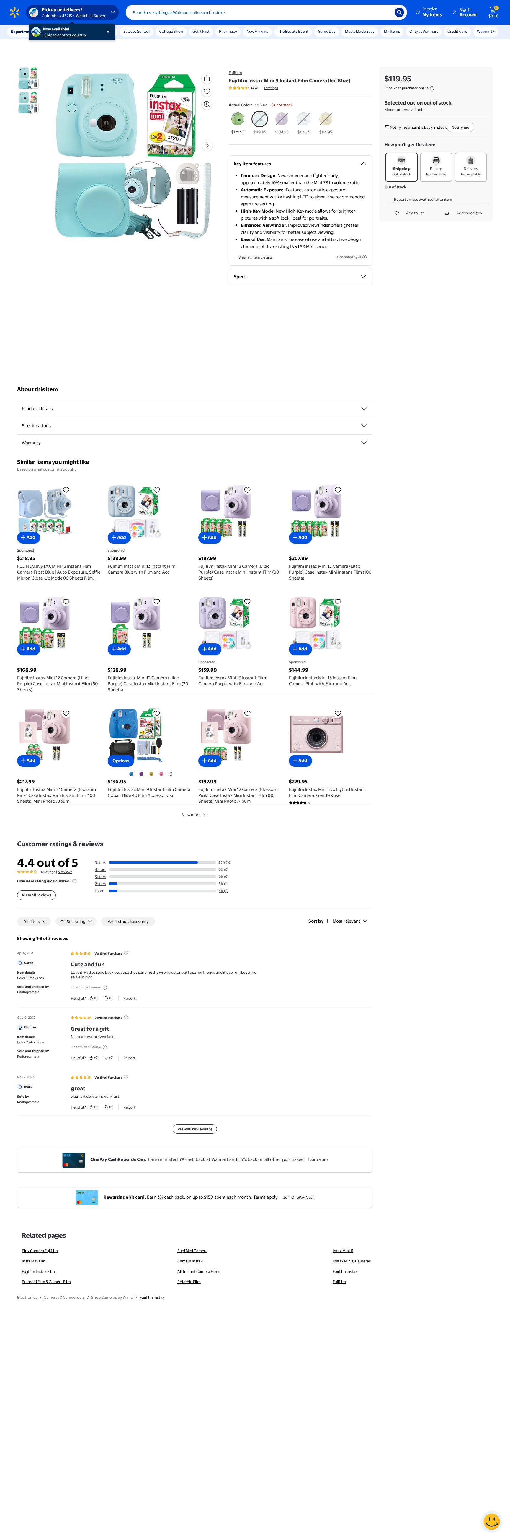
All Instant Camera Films (198, 1271)
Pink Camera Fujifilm (40, 1250)
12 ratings (271, 88)
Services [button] (59, 31)
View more (191, 814)
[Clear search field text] (386, 12)
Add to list (415, 213)
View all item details (255, 257)
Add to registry (469, 213)
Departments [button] (23, 31)
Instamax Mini (34, 1261)
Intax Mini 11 (343, 1250)
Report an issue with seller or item (423, 199)
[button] (429, 12)
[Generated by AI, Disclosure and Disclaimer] (364, 257)
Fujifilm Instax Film (38, 1271)
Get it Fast (201, 31)
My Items (392, 31)
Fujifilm (235, 72)
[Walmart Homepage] (14, 12)
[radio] (238, 123)
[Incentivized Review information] (104, 987)
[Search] (399, 12)
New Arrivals (257, 31)
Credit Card (457, 31)
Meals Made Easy (360, 31)
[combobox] (266, 12)
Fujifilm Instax (345, 1271)
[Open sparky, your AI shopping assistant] (492, 1522)
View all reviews (36, 895)
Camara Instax (190, 1261)
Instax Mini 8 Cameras (352, 1261)
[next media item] (207, 145)
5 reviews (65, 872)
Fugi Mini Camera (192, 1250)
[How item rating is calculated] (74, 881)
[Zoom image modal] (207, 104)
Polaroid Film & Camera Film (46, 1281)
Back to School (136, 31)
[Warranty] (363, 443)
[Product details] (363, 408)
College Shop (171, 31)
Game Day (327, 31)
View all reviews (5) (194, 1129)
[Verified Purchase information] (126, 952)
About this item (37, 389)
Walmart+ (486, 31)
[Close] (109, 32)
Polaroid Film (189, 1281)
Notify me (461, 127)
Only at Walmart (423, 31)
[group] (253, 88)
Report (129, 998)
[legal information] (432, 88)
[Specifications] (363, 425)
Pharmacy (228, 31)
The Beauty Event (293, 31)
